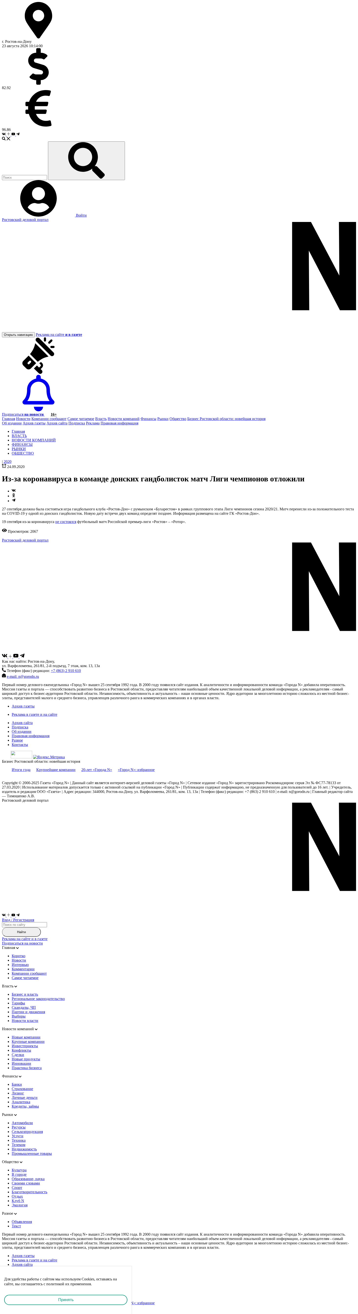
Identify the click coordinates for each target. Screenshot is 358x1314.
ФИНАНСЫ (22, 444)
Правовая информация (119, 423)
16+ (54, 414)
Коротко (18, 956)
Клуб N (18, 1201)
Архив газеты (34, 423)
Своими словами (26, 1183)
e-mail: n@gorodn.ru (23, 676)
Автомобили (22, 1123)
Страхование (22, 1089)
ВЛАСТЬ (19, 436)
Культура (19, 1170)
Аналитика (21, 1102)
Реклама (93, 423)
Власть (101, 419)
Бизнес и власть (25, 994)
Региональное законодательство (38, 999)
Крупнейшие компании (55, 770)
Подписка (76, 423)
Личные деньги (25, 1097)
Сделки (18, 1055)
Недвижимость (24, 1149)
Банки (17, 1084)
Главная (8, 419)
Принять (66, 1300)
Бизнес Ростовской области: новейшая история (226, 419)
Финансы (148, 419)
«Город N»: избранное (136, 770)
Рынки (163, 419)
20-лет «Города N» (96, 770)
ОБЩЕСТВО (23, 453)
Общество (178, 419)
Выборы (19, 1016)
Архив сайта (57, 423)
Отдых (17, 1196)
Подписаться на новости (22, 943)
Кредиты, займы (25, 1106)
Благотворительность (29, 1192)
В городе (19, 1174)
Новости (23, 419)
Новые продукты (26, 1059)
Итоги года (21, 770)
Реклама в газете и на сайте (34, 714)
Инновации (21, 1063)
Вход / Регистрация (18, 920)
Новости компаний (124, 419)
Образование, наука (28, 1179)
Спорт (17, 1187)
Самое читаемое (80, 419)
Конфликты (21, 1050)
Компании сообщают (48, 419)
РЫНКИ (19, 449)
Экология (20, 1205)
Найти (21, 932)
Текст (16, 1226)
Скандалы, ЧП (24, 1007)
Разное (17, 740)
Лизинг (18, 1093)
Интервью (20, 965)
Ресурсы (19, 1127)
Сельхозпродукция (27, 1132)
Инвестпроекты (25, 1046)
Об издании (12, 423)
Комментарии (23, 969)
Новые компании (26, 1037)
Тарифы (18, 1003)
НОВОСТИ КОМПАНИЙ (34, 440)
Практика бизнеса (27, 1068)
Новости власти (25, 1021)
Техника (19, 1140)
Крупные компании (28, 1041)
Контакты (20, 745)
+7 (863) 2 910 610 (66, 671)
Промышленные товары (32, 1153)
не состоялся (65, 522)
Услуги (17, 1136)
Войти (81, 215)
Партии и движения (28, 1012)
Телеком (18, 1145)
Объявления (22, 1222)
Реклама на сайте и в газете (24, 939)
